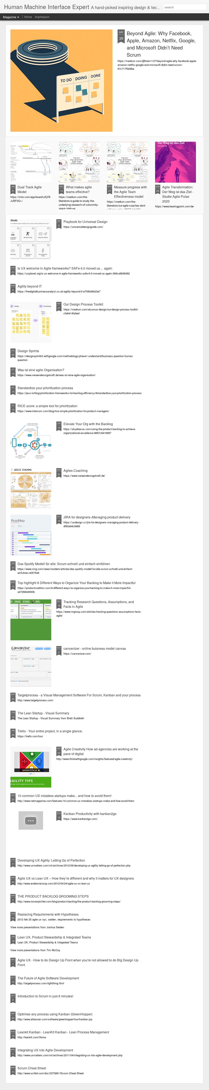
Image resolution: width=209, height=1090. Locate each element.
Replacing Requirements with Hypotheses (48, 914)
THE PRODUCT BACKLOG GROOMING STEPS (53, 896)
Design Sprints (28, 350)
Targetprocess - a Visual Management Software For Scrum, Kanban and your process (79, 695)
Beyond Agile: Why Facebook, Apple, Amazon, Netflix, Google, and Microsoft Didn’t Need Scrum (161, 43)
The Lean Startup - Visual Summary (43, 713)
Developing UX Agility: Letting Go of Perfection (51, 860)
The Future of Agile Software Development (48, 978)
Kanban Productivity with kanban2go (90, 813)
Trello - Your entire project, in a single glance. (50, 731)
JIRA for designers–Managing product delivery (96, 517)
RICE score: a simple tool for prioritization (47, 405)
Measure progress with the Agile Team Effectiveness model (130, 192)
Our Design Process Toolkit (83, 304)
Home (28, 17)
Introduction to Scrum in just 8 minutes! (45, 996)
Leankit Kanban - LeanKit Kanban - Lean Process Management (63, 1032)
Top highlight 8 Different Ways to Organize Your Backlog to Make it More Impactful (77, 582)
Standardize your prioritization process (45, 387)
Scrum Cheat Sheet (32, 1068)
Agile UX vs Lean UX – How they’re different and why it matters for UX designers (76, 878)
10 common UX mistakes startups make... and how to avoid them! (64, 795)
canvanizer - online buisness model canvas (94, 648)
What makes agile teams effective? (79, 189)
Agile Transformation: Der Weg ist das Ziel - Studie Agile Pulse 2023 (177, 194)
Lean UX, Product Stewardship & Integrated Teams (54, 937)
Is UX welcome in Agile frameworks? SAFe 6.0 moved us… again (65, 268)
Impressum (42, 17)
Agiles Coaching (75, 470)
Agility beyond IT (30, 286)
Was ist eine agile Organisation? (41, 369)
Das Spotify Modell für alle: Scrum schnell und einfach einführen (64, 563)
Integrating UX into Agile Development (45, 1050)
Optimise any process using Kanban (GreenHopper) (55, 1014)
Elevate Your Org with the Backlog (88, 423)
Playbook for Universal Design (85, 221)
